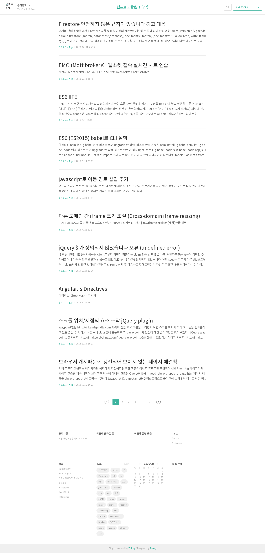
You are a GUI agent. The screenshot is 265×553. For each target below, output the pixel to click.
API (108, 493)
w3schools (64, 488)
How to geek (65, 474)
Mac (100, 482)
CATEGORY (242, 7)
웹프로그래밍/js (66, 47)
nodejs (112, 528)
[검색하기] (227, 7)
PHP (115, 511)
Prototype (103, 476)
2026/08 (149, 464)
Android (116, 487)
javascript (103, 487)
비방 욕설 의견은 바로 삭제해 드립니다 (74, 439)
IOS (100, 493)
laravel (123, 505)
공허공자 (22, 5)
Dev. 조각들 (64, 492)
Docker (101, 522)
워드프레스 (114, 522)
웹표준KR (63, 483)
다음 (158, 402)
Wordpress (112, 482)
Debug (115, 470)
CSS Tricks (64, 497)
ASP (124, 482)
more (126, 464)
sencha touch (116, 516)
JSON (101, 499)
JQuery (123, 528)
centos (112, 505)
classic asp (103, 511)
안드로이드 (102, 470)
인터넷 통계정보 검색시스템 (71, 478)
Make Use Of (64, 469)
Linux (111, 499)
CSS (100, 534)
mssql (101, 505)
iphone (101, 516)
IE (124, 470)
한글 (116, 493)
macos (122, 499)
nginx (100, 528)
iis (121, 476)
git (114, 476)
